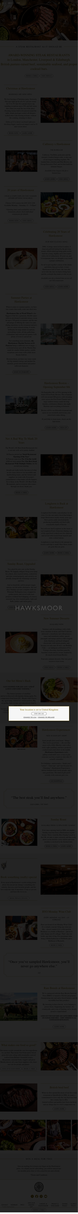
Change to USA (30, 717)
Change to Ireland (46, 717)
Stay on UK (39, 714)
